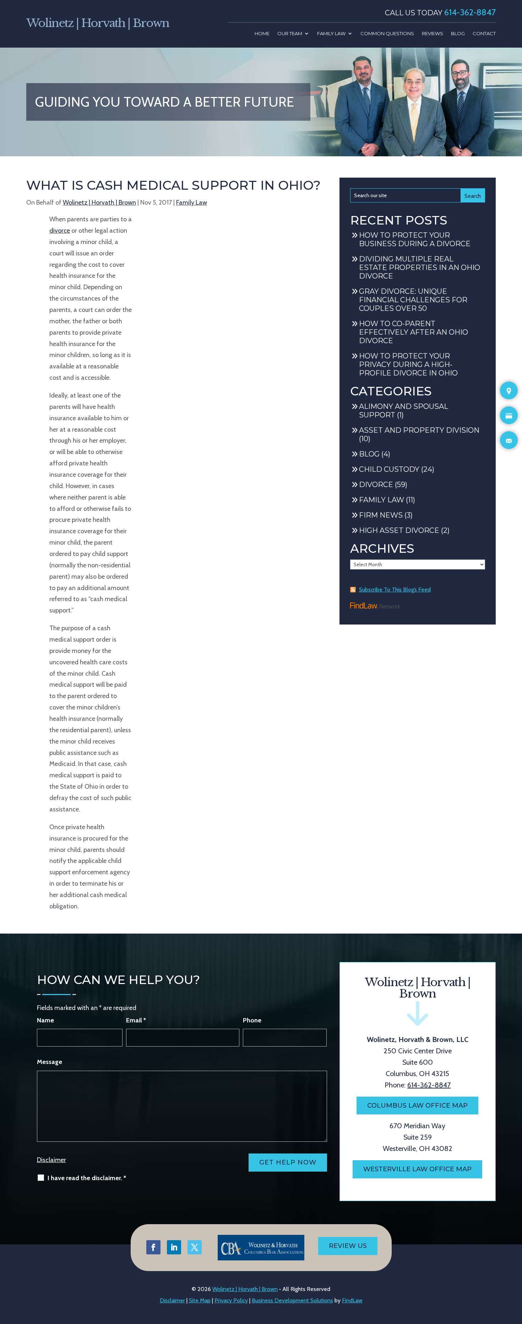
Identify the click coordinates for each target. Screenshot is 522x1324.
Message (49, 1062)
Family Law (191, 202)
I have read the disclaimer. (87, 1178)
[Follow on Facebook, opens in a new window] (153, 1247)
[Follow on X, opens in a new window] (194, 1247)
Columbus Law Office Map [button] (417, 1105)
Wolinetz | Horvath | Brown (99, 202)
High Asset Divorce (399, 530)
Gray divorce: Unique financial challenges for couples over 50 (413, 300)
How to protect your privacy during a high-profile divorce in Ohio (408, 364)
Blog (458, 33)
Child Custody (389, 469)
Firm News (381, 515)
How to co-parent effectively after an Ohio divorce (413, 332)
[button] (514, 1302)
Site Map (200, 1300)
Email (136, 1020)
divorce (59, 230)
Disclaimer (51, 1160)
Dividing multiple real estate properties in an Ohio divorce (419, 267)
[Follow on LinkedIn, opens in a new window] (174, 1247)
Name (45, 1020)
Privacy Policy (231, 1300)
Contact (484, 33)
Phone (252, 1020)
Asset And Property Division (419, 430)
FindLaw (352, 1300)
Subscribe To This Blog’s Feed (395, 589)
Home (262, 33)
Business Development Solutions (292, 1300)
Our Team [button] (289, 33)
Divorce (376, 484)
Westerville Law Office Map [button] (417, 1169)
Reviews (432, 33)
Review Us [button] (348, 1246)
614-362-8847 (470, 12)
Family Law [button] (331, 33)
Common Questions (387, 33)
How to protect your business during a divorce (415, 239)
